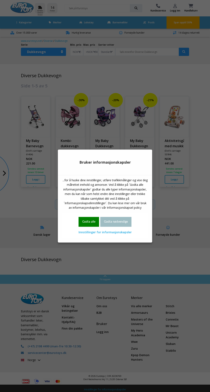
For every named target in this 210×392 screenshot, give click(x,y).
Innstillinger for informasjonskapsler (105, 232)
